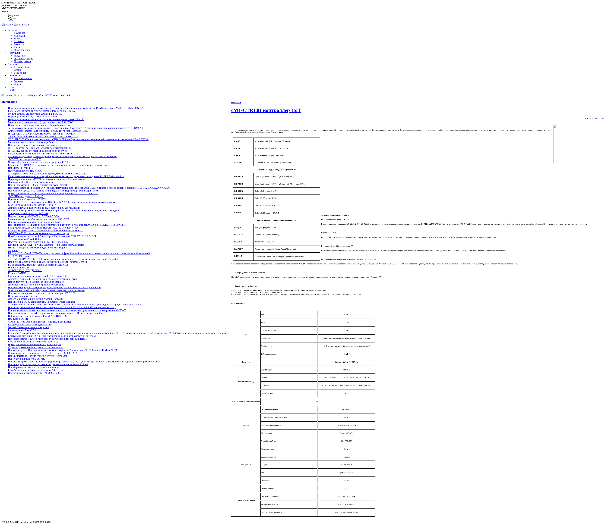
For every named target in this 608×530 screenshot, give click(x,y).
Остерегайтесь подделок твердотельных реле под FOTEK (39, 162)
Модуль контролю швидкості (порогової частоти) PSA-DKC (40, 122)
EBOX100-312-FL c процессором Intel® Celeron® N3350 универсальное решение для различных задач (63, 202)
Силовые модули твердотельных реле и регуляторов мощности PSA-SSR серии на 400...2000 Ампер (62, 156)
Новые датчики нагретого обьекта (26, 358)
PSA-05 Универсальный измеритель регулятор (33, 341)
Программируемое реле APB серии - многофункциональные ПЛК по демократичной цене (57, 313)
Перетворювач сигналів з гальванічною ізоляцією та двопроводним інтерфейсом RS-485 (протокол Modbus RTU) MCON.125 (75, 108)
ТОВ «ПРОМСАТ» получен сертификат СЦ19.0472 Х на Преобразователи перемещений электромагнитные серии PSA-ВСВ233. (78, 139)
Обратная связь (22, 50)
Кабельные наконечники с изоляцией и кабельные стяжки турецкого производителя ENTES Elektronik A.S (66, 176)
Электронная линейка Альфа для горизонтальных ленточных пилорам (46, 290)
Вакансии (19, 44)
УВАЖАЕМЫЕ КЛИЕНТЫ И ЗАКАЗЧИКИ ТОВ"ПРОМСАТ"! (43, 136)
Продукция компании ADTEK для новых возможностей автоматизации (47, 179)
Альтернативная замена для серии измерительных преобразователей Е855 (48, 130)
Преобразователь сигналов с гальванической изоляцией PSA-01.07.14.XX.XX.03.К (53, 193)
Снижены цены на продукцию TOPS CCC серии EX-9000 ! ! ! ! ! (43, 353)
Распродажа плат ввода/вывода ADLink (29, 324)
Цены (11, 87)
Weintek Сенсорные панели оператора (28, 327)
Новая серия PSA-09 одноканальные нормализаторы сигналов (42, 301)
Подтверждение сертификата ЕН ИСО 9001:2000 (34, 373)
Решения (12, 64)
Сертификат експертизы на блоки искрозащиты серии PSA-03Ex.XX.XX (47, 173)
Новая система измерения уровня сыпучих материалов (37, 355)
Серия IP (13, 250)
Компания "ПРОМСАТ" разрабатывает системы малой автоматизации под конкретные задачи (59, 165)
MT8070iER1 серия (18, 256)
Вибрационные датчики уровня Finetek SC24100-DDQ (37, 316)
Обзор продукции (23, 58)
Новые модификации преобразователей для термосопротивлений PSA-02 (48, 364)
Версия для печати (594, 118)
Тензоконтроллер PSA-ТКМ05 (24, 239)
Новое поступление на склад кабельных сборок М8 (36, 281)
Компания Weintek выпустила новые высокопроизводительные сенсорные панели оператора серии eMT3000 (67, 310)
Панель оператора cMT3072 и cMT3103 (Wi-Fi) (33, 216)
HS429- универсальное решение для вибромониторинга (38, 247)
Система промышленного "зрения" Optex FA (32, 205)
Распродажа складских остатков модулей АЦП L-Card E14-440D (43, 227)
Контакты (19, 47)
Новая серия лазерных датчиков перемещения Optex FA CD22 (41, 293)
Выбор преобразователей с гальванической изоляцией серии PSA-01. (45, 230)
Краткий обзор (22, 67)
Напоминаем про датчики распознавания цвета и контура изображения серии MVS (53, 190)
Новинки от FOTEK (19, 267)
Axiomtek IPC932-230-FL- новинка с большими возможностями (42, 279)
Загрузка (18, 81)
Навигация (9, 101)
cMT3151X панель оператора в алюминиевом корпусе (37, 150)
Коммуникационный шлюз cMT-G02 (28, 213)
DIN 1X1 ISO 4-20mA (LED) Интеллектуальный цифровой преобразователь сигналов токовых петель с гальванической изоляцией (79, 253)
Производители (22, 61)
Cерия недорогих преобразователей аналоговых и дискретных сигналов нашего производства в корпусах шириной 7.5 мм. (75, 304)
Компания (13, 30)
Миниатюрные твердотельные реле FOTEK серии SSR (38, 276)
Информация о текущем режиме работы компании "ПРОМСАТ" (43, 133)
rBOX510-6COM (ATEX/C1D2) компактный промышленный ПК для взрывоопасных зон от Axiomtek (63, 259)
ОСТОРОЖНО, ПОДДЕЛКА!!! (25, 270)
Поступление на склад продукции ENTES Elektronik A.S (38, 242)
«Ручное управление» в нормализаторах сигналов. (35, 347)
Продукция (14, 52)
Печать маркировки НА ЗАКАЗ (25, 170)
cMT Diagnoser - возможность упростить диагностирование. (40, 148)
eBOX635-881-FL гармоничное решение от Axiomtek (36, 284)
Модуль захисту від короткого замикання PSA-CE (35, 113)
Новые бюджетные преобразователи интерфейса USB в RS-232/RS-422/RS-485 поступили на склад (62, 307)
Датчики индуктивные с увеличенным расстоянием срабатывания (44, 207)
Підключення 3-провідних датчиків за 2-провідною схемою (40, 125)
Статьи (18, 70)
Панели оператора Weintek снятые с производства (35, 145)
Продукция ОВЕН (18, 318)
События (19, 41)
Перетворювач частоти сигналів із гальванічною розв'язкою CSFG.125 (46, 119)
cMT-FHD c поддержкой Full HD (25, 196)
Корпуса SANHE (17, 273)
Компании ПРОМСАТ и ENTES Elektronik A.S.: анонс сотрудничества (46, 244)
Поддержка (14, 75)
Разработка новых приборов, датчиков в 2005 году (35, 370)
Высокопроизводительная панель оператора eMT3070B (38, 264)
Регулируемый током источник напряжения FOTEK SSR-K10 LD (43, 153)
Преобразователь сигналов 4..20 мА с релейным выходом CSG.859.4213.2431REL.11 (54, 236)
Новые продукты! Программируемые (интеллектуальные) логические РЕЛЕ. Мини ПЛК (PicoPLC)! (62, 350)
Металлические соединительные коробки (30, 142)
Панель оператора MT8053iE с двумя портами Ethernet (37, 185)
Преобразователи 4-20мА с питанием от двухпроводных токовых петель (47, 338)
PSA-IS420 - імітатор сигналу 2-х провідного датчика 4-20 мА (41, 111)
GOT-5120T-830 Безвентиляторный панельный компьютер (39, 321)
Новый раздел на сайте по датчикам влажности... (34, 367)
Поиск (11, 89)
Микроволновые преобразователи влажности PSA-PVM (38, 219)
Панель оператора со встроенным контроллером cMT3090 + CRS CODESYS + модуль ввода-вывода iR (64, 210)
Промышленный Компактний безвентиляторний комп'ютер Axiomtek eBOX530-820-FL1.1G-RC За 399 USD (67, 224)
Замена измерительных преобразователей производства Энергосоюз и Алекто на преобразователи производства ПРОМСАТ (75, 128)
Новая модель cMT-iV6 (20, 167)
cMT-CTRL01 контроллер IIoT (24, 159)
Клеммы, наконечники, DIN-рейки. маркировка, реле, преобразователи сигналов (52, 336)
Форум (17, 84)
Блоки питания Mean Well (22, 330)
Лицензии (19, 35)
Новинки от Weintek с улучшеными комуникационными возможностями (47, 261)
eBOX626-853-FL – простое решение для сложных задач (38, 233)
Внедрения (20, 72)
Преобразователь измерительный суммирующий (34, 344)
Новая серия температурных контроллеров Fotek (34, 222)
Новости (18, 38)
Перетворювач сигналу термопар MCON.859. (32, 116)
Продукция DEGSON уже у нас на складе (30, 182)
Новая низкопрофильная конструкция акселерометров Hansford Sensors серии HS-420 (54, 287)
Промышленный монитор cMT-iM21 (28, 199)
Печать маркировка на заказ (23, 296)
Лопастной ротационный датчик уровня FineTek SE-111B (39, 299)
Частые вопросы (23, 78)
